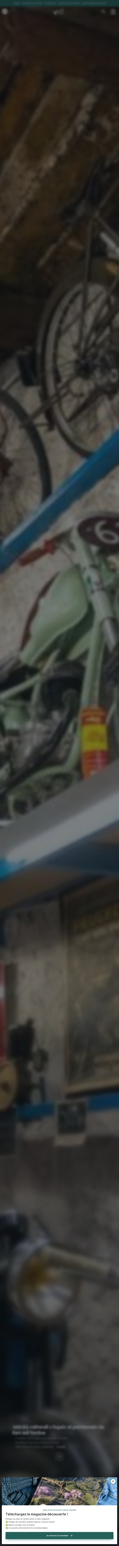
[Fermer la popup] (113, 1481)
